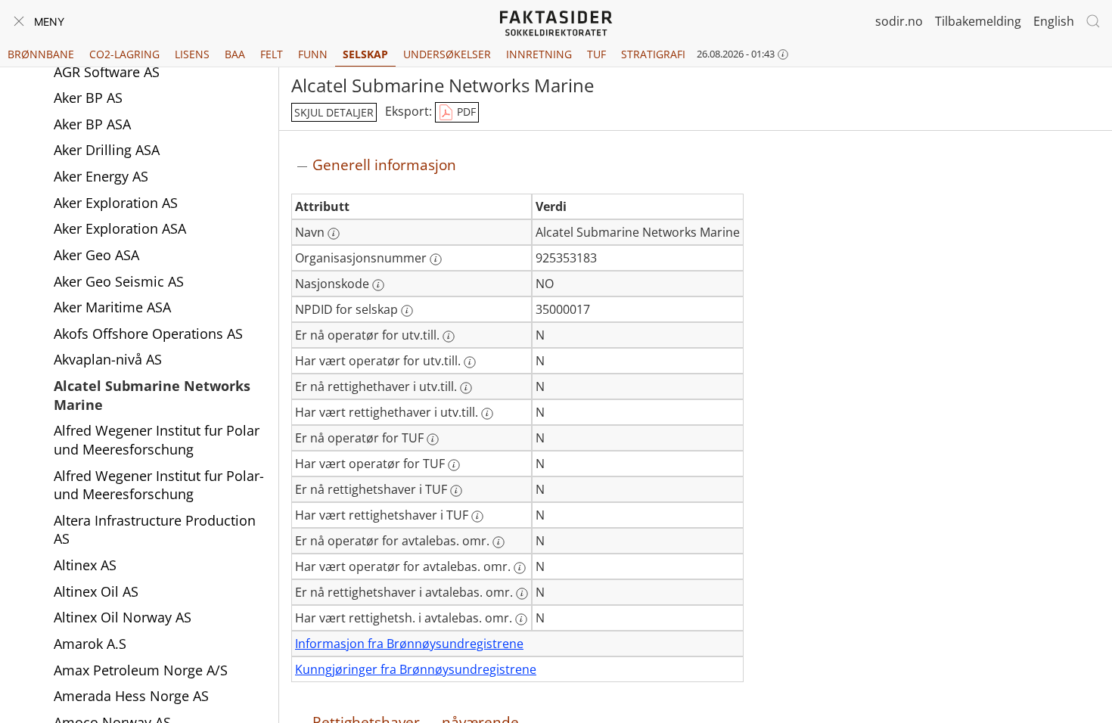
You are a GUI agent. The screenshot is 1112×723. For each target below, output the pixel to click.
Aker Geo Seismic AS (119, 281)
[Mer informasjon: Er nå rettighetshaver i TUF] (456, 491)
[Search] (1093, 21)
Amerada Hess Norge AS (131, 696)
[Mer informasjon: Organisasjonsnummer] (436, 259)
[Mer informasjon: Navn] (334, 234)
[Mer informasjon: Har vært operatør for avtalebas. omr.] (520, 568)
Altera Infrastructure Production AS (155, 529)
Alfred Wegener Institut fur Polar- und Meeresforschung (159, 485)
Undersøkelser (447, 54)
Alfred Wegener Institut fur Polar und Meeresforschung (156, 439)
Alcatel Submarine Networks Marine (152, 395)
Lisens (192, 54)
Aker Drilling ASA (107, 150)
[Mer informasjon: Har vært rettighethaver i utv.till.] (487, 414)
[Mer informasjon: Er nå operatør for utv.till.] (449, 336)
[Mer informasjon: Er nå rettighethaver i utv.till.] (466, 388)
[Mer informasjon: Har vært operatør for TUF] (454, 465)
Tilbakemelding (978, 21)
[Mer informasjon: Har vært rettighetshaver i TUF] (477, 516)
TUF (596, 54)
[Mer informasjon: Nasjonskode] (378, 285)
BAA (235, 54)
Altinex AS (85, 565)
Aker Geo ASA (96, 255)
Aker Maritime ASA (112, 307)
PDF (465, 111)
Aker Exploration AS (116, 203)
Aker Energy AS (101, 176)
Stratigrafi (653, 54)
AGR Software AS (107, 72)
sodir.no (899, 21)
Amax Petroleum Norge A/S (141, 670)
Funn (313, 54)
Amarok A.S (90, 644)
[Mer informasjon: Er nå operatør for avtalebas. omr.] (498, 542)
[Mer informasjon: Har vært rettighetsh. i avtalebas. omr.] (521, 619)
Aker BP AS (88, 97)
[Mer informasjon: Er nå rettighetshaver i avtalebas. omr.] (522, 594)
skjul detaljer (334, 112)
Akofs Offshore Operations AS (148, 333)
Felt (271, 54)
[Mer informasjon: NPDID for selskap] (407, 311)
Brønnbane (41, 54)
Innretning (539, 54)
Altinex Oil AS (96, 591)
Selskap (365, 54)
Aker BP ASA (92, 124)
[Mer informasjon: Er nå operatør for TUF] (433, 439)
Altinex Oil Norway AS (122, 617)
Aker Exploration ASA (120, 228)
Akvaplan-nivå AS (108, 359)
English (1053, 21)
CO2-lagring (124, 54)
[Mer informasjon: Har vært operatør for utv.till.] (470, 362)
